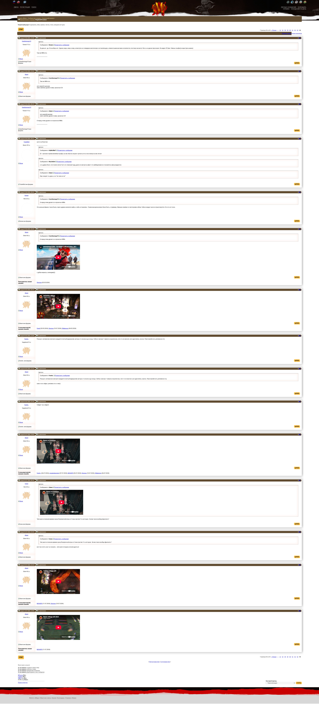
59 (287, 30)
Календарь (302, 7)
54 (282, 30)
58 (285, 30)
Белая (26, 195)
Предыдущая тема (154, 661)
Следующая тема (165, 661)
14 (280, 30)
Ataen (26, 74)
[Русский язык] (14, 3)
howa (26, 484)
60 (290, 30)
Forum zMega (22, 18)
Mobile (31, 698)
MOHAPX (70, 473)
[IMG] (19, 678)
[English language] (18, 3)
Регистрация (25, 7)
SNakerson (65, 328)
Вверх (74, 698)
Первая (273, 30)
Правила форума (22, 682)
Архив (54, 698)
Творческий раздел (48, 18)
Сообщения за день (298, 9)
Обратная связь (45, 698)
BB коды (20, 675)
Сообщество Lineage (34, 18)
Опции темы (286, 33)
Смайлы (20, 676)
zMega (16, 7)
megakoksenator (54, 473)
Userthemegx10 (26, 41)
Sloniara (39, 282)
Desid (38, 328)
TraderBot (26, 142)
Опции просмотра (297, 33)
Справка (286, 9)
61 (292, 30)
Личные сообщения (288, 7)
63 (297, 30)
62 (295, 30)
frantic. (26, 339)
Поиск (34, 7)
